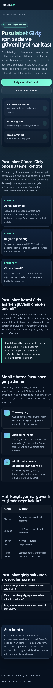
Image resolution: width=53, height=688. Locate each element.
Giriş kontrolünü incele (26, 82)
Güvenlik (12, 681)
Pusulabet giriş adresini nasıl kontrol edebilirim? (24, 587)
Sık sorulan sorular (26, 90)
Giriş (3, 681)
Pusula (8, 5)
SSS (29, 681)
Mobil (22, 681)
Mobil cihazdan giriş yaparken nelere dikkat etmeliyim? (24, 597)
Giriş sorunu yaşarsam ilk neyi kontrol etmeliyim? (25, 607)
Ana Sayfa (6, 14)
